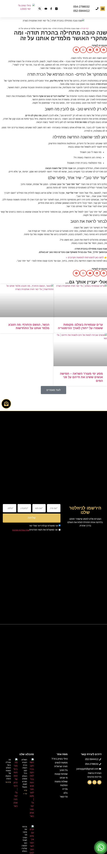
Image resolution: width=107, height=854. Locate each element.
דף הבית (84, 28)
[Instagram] (94, 782)
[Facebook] (99, 782)
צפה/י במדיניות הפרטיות (20, 530)
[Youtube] (46, 8)
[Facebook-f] (51, 8)
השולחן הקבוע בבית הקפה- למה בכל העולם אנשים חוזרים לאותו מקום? (24, 773)
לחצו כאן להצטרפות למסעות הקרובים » (85, 257)
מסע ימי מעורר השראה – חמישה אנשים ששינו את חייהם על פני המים (81, 377)
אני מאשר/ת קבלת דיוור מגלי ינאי (43, 525)
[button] (102, 8)
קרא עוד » (7, 782)
